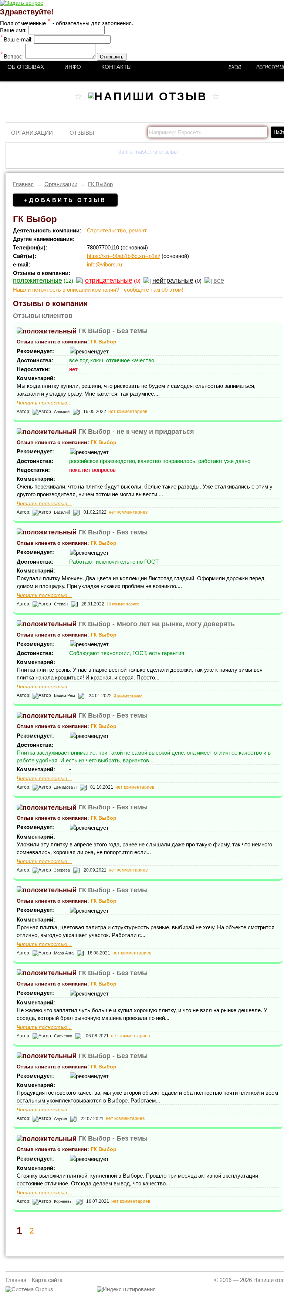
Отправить (112, 57)
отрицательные (108, 280)
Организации (32, 133)
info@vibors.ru (104, 264)
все (218, 280)
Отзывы (82, 133)
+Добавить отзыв (65, 200)
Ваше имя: (13, 30)
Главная (23, 184)
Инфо (72, 67)
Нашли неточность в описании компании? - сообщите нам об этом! (98, 289)
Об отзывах (25, 67)
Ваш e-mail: (17, 39)
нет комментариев (127, 411)
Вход (235, 67)
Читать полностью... (44, 403)
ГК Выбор (100, 184)
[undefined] (29, 1289)
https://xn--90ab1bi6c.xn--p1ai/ (123, 256)
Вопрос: (12, 56)
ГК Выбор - (113, 331)
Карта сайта (47, 1280)
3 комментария (128, 696)
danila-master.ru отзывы (148, 151)
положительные (37, 280)
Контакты (116, 67)
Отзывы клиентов (42, 315)
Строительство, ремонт (117, 230)
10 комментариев (122, 604)
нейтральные (172, 280)
